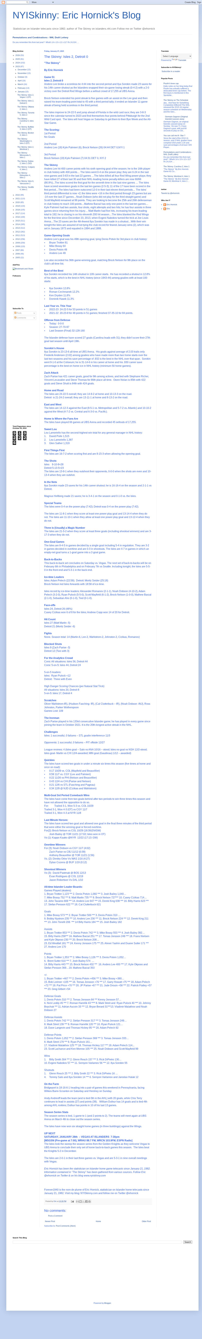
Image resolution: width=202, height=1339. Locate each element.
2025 (17, 59)
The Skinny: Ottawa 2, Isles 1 (25, 108)
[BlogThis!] (80, 1201)
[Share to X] (83, 1201)
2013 (17, 228)
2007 (17, 250)
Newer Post (50, 1221)
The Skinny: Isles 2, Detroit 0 (25, 102)
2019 (17, 206)
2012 (17, 232)
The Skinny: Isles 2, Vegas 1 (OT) (25, 96)
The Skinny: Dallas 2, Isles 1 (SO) (25, 162)
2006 (17, 254)
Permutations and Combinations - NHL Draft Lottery (40, 37)
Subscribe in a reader (171, 71)
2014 (17, 224)
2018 (17, 210)
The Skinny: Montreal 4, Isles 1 (176, 176)
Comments (21, 318)
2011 (17, 235)
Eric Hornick (172, 204)
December (22, 70)
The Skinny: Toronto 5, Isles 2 (25, 114)
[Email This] (77, 1201)
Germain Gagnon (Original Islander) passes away (176, 118)
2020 (17, 202)
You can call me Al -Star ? (174, 135)
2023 (17, 66)
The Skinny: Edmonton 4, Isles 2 (24, 175)
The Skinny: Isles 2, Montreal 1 (25, 148)
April (20, 81)
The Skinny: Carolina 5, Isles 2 (25, 121)
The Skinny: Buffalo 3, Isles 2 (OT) (25, 128)
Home (98, 1221)
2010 (17, 239)
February (22, 88)
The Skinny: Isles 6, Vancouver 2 (25, 182)
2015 (17, 221)
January (21, 92)
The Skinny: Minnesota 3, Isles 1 (24, 155)
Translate (182, 60)
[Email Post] (72, 1201)
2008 (17, 246)
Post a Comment (55, 1216)
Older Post (146, 1221)
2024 (17, 63)
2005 (17, 257)
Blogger (107, 1303)
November (22, 73)
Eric (168, 209)
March (21, 84)
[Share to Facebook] (86, 1201)
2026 (17, 55)
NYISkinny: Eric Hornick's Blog (77, 15)
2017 (17, 213)
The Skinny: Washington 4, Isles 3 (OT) (24, 141)
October (21, 77)
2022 (17, 195)
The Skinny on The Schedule (175, 100)
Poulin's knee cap (171, 83)
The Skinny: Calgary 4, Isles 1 (26, 168)
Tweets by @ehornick (170, 193)
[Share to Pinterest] (89, 1201)
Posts (18, 313)
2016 (17, 217)
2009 (17, 243)
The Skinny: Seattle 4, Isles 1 (25, 188)
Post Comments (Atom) (66, 1226)
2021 (17, 199)
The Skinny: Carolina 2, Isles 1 (176, 166)
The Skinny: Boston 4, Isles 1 (25, 134)
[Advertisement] (25, 373)
